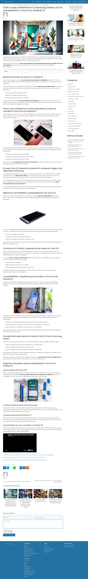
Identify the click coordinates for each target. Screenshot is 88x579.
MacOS (54, 1)
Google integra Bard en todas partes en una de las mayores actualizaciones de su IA (24, 460)
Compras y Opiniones (73, 89)
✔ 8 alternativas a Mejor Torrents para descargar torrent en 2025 (76, 157)
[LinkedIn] (21, 467)
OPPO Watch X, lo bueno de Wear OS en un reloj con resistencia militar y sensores (48, 481)
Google (74, 1)
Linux (44, 1)
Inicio (34, 1)
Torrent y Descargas (72, 128)
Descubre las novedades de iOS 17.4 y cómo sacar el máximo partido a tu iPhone (23, 457)
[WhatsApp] (14, 467)
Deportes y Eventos (72, 91)
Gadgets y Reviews (72, 99)
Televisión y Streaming (73, 126)
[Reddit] (27, 467)
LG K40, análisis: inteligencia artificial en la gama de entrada (17, 481)
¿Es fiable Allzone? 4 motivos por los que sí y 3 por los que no (76, 149)
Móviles (69, 113)
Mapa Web (46, 552)
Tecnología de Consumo (73, 123)
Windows (39, 1)
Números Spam (71, 116)
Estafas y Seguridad (72, 94)
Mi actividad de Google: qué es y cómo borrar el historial (75, 145)
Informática (68, 1)
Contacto (46, 547)
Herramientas (60, 1)
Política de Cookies (48, 550)
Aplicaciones (71, 86)
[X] (7, 467)
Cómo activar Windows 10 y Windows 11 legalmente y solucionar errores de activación (76, 141)
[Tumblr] (17, 467)
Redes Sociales (81, 1)
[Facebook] (4, 467)
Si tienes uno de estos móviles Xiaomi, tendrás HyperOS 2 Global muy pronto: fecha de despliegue (28, 455)
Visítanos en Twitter (69, 546)
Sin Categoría (71, 121)
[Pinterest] (11, 467)
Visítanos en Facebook (70, 545)
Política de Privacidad (49, 548)
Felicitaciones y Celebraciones (74, 96)
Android (48, 1)
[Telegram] (24, 467)
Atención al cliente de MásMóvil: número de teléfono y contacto (75, 153)
